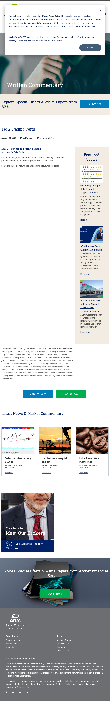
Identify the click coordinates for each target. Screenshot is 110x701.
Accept (90, 47)
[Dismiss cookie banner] (100, 10)
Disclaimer (62, 647)
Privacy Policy (63, 644)
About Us (10, 647)
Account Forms (64, 640)
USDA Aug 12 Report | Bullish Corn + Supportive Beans (91, 189)
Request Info (11, 644)
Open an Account (13, 640)
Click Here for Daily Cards (12, 152)
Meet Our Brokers (25, 531)
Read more (85, 220)
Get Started (94, 104)
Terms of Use (63, 650)
